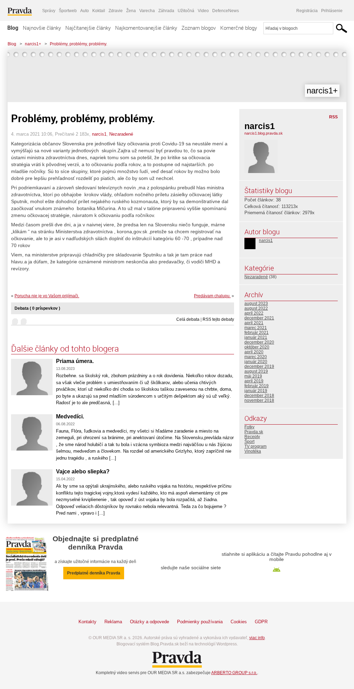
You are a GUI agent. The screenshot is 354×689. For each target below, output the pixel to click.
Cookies (239, 621)
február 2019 (256, 385)
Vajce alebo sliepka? (83, 471)
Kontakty (87, 621)
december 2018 (259, 395)
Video (203, 10)
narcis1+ (33, 44)
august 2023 (256, 303)
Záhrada (166, 10)
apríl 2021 (253, 322)
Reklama (113, 621)
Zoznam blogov (198, 27)
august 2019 (256, 371)
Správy (48, 10)
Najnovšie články (42, 27)
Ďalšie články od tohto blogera (65, 348)
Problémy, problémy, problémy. (78, 44)
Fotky (249, 427)
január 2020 (255, 361)
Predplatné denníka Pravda (93, 573)
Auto (84, 10)
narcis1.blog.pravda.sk (263, 133)
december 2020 (259, 342)
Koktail (98, 10)
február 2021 (256, 332)
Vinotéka (252, 451)
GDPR (261, 621)
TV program (255, 446)
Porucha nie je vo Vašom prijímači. (47, 295)
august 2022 (256, 308)
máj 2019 (253, 376)
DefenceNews (225, 10)
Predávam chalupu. (212, 295)
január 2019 (255, 390)
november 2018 (259, 400)
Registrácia (307, 10)
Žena (131, 10)
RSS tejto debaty (218, 319)
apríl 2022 (253, 313)
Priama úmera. (75, 361)
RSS (333, 117)
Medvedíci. (70, 416)
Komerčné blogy (238, 27)
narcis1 (99, 134)
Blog (12, 27)
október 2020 (256, 347)
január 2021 (255, 337)
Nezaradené (121, 134)
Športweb (68, 10)
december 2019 (259, 366)
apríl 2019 (253, 381)
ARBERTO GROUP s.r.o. (234, 672)
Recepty (252, 436)
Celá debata (187, 319)
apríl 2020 (253, 352)
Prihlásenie (332, 10)
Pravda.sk (253, 431)
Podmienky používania (200, 621)
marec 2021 (255, 327)
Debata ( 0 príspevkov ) (37, 308)
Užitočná (186, 10)
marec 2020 (255, 356)
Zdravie (116, 10)
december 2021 (259, 318)
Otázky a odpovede (149, 621)
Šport (249, 441)
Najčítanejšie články (88, 27)
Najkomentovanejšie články (146, 27)
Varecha (147, 10)
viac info (257, 637)
